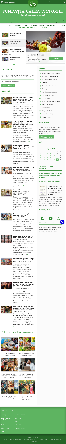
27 (50, 159)
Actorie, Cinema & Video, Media (51, 73)
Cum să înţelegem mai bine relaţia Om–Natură (26, 354)
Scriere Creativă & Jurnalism (50, 114)
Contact (52, 25)
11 (44, 155)
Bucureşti (3, 414)
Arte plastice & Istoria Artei (49, 79)
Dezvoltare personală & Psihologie (51, 92)
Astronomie (45, 82)
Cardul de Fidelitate (19, 428)
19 (47, 157)
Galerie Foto (17, 418)
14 (54, 155)
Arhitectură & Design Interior (50, 76)
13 (50, 155)
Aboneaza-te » (8, 85)
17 (40, 157)
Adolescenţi (34, 25)
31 (40, 161)
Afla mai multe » (56, 58)
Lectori (16, 421)
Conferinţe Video (9, 24)
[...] (39, 61)
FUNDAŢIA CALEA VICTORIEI (32, 11)
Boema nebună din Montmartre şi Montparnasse (26, 398)
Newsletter (9, 2)
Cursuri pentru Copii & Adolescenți (51, 89)
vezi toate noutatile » (28, 92)
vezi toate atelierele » (28, 332)
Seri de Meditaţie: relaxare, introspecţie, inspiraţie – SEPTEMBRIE (23, 192)
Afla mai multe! (46, 137)
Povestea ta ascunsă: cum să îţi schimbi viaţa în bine (23, 237)
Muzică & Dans (46, 107)
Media (3, 425)
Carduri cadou (5, 428)
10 (40, 155)
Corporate (41, 25)
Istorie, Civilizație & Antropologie (51, 101)
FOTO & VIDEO (46, 98)
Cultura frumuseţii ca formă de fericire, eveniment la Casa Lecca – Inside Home (23, 100)
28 (54, 159)
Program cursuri (26, 24)
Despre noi (58, 24)
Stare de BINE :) (46, 117)
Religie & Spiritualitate (48, 111)
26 (47, 159)
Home (2, 25)
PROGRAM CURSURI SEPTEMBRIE (33, 27)
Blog (2, 431)
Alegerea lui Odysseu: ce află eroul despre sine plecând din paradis (23, 259)
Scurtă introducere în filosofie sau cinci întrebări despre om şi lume (9, 375)
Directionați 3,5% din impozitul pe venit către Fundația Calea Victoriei (50, 175)
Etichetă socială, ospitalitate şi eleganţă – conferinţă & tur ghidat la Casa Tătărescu (23, 284)
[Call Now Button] (62, 222)
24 (40, 159)
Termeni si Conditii (33, 437)
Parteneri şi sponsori (20, 425)
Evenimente (18, 25)
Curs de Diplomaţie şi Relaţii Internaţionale (9, 354)
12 (47, 155)
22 (57, 157)
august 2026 (50, 149)
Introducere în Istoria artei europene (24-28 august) (9, 397)
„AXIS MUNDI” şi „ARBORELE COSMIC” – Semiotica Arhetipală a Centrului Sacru (23, 124)
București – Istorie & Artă (49, 86)
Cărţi (47, 25)
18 (44, 157)
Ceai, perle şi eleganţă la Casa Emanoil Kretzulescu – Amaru (23, 169)
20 (50, 157)
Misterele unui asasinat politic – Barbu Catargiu (23, 146)
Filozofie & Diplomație (48, 95)
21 (54, 157)
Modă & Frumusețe (47, 104)
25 (44, 159)
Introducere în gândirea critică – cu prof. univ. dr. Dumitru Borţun (26, 375)
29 (57, 159)
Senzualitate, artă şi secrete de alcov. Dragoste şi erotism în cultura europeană (23, 309)
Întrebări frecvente (19, 414)
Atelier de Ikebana (36, 55)
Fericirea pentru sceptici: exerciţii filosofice (22, 215)
